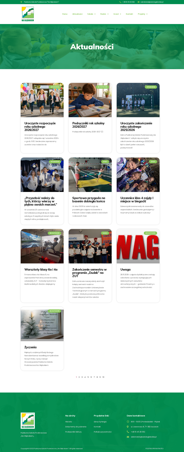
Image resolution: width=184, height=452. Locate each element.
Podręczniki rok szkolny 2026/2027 (88, 124)
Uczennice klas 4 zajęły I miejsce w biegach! (136, 199)
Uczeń (116, 14)
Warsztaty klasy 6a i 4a (40, 269)
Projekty (141, 14)
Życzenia (30, 347)
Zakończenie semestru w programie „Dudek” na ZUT (89, 273)
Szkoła (90, 14)
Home (64, 14)
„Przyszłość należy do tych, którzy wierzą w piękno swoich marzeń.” (40, 201)
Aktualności (77, 14)
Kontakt (129, 14)
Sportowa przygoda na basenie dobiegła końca (88, 199)
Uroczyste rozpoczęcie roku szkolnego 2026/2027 (39, 126)
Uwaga (125, 269)
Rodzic (103, 14)
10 (103, 377)
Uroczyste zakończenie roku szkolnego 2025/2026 (136, 126)
